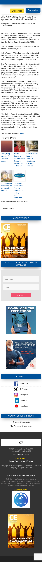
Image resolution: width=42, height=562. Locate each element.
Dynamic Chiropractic (21, 422)
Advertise (17, 11)
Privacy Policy (14, 461)
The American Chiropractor (21, 426)
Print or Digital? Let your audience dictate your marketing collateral (32, 160)
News (26, 202)
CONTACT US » (21, 459)
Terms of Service (26, 461)
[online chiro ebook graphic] (21, 334)
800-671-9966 (23, 454)
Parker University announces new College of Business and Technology (19, 160)
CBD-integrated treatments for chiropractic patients (6, 186)
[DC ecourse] (21, 368)
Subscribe (33, 10)
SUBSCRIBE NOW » (21, 490)
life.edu (22, 134)
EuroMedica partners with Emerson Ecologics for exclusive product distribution (18, 190)
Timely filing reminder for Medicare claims (5, 157)
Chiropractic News (17, 202)
